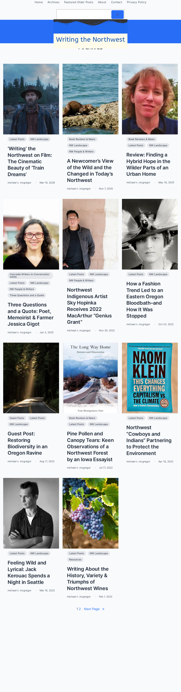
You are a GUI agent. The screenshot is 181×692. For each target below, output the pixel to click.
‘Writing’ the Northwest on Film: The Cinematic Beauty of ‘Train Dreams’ (30, 161)
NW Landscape (39, 139)
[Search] (117, 14)
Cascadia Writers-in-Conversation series (29, 275)
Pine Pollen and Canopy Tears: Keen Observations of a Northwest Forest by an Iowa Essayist (90, 446)
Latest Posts (17, 139)
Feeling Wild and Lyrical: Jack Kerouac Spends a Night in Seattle (29, 572)
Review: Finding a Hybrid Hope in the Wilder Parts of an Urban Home (148, 164)
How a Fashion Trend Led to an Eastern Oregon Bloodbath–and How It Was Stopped (144, 300)
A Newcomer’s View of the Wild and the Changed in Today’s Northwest (90, 170)
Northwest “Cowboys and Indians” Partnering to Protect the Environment (148, 440)
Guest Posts (17, 417)
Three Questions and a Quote (27, 295)
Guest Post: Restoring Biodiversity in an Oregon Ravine (28, 443)
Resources (75, 559)
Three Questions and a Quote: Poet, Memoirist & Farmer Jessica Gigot (31, 314)
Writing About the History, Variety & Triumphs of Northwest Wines (88, 578)
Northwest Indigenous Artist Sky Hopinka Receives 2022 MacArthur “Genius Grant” (89, 306)
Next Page (94, 609)
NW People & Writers (81, 151)
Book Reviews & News (82, 139)
